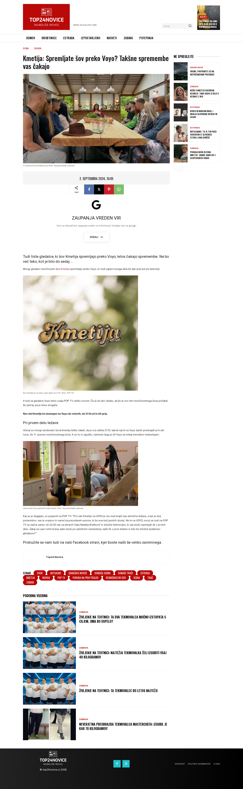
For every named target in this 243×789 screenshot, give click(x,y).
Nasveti (203, 16)
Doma (26, 48)
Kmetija (65, 269)
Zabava (37, 48)
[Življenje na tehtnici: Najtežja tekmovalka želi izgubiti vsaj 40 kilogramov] (49, 653)
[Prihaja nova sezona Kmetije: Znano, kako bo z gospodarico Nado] (181, 153)
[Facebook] (89, 189)
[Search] (190, 26)
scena (136, 578)
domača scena (102, 573)
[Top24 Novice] (34, 557)
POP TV (61, 578)
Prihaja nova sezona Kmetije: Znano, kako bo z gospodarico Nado (203, 155)
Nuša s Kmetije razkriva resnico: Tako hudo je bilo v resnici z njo (204, 93)
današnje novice (78, 573)
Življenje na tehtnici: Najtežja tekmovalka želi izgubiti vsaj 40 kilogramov (122, 654)
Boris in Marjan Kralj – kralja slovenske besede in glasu (203, 114)
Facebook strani (86, 542)
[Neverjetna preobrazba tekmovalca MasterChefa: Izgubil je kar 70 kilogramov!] (49, 724)
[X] (99, 189)
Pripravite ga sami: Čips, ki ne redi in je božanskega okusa (208, 24)
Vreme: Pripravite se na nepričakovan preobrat (202, 72)
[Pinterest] (109, 189)
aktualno (55, 573)
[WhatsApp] (119, 189)
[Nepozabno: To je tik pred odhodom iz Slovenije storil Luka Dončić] (181, 133)
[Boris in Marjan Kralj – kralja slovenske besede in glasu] (181, 112)
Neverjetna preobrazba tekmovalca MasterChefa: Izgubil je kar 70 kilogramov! (123, 726)
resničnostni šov (116, 578)
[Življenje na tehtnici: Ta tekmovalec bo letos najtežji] (49, 689)
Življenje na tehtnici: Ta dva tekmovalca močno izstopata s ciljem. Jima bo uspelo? (122, 619)
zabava (30, 582)
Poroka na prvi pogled (85, 578)
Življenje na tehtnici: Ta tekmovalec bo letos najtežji (118, 690)
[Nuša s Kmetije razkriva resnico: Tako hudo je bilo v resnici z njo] (181, 92)
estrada (145, 573)
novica (46, 578)
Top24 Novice (54, 557)
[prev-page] (176, 169)
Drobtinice (196, 67)
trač (150, 578)
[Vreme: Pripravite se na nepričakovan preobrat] (181, 71)
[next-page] (181, 169)
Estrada (195, 107)
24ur (40, 573)
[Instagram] (126, 763)
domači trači (125, 573)
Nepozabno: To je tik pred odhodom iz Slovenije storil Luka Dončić (203, 134)
